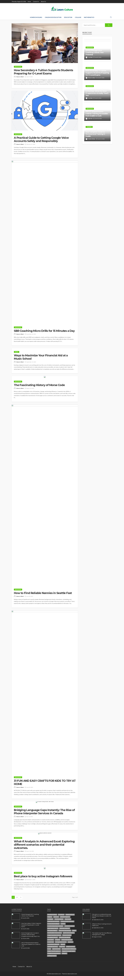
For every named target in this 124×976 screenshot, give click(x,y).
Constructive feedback (53, 923)
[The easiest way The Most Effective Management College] (86, 935)
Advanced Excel (70, 914)
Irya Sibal (90, 57)
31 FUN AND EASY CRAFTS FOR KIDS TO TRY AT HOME (45, 782)
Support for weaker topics (68, 951)
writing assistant (52, 955)
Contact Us (36, 1)
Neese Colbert (20, 76)
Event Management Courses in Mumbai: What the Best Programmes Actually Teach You (97, 92)
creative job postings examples (55, 926)
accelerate (61, 914)
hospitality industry (52, 937)
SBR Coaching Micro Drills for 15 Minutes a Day (44, 331)
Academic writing (52, 914)
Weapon (64, 953)
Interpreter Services (67, 939)
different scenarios (64, 928)
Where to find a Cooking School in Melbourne (101, 924)
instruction (50, 939)
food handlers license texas (54, 932)
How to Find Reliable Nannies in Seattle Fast (43, 593)
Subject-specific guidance (54, 951)
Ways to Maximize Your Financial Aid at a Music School (41, 357)
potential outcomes (52, 946)
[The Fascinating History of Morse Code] (45, 377)
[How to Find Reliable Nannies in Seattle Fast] (45, 495)
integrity (58, 939)
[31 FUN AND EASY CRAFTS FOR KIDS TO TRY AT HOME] (45, 692)
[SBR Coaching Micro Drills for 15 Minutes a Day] (45, 242)
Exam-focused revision (64, 930)
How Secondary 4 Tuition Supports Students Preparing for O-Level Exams (43, 72)
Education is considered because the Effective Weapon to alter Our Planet (101, 916)
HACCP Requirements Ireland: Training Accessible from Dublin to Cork (97, 114)
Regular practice (70, 946)
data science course (53, 928)
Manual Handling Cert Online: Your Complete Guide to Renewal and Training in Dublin (97, 133)
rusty (49, 949)
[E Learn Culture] (62, 9)
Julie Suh (90, 118)
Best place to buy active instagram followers (43, 876)
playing (62, 944)
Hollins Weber (91, 139)
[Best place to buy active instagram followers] (45, 868)
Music (16, 351)
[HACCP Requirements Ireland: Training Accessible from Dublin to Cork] (16, 945)
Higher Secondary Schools (54, 935)
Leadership (50, 942)
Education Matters (52, 930)
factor (74, 930)
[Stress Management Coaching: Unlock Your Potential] (16, 916)
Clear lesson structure (53, 921)
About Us (43, 1)
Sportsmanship (56, 949)
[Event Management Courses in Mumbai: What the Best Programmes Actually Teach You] (16, 935)
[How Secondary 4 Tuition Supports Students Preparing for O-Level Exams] (45, 43)
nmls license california (53, 944)
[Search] (110, 17)
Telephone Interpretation (54, 953)
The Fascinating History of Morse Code (39, 385)
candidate (50, 919)
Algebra (50, 917)
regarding (62, 946)
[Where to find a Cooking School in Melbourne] (86, 926)
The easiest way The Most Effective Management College (102, 933)
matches (70, 942)
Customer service (69, 926)
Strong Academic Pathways (68, 949)
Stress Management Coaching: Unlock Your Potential (95, 52)
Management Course (61, 942)
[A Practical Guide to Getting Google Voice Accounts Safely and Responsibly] (45, 111)
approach (56, 917)
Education (68, 17)
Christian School (59, 919)
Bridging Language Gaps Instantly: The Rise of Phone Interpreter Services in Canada (44, 811)
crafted (63, 923)
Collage (78, 17)
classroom (67, 919)
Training (89, 126)
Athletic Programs (65, 917)
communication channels (67, 921)
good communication (69, 932)
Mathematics (89, 17)
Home (29, 1)
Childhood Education (53, 17)
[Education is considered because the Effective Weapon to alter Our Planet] (86, 916)
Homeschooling (36, 17)
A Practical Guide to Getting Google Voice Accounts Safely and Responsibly (41, 139)
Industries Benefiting (64, 937)
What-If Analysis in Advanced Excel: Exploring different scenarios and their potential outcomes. (44, 845)
